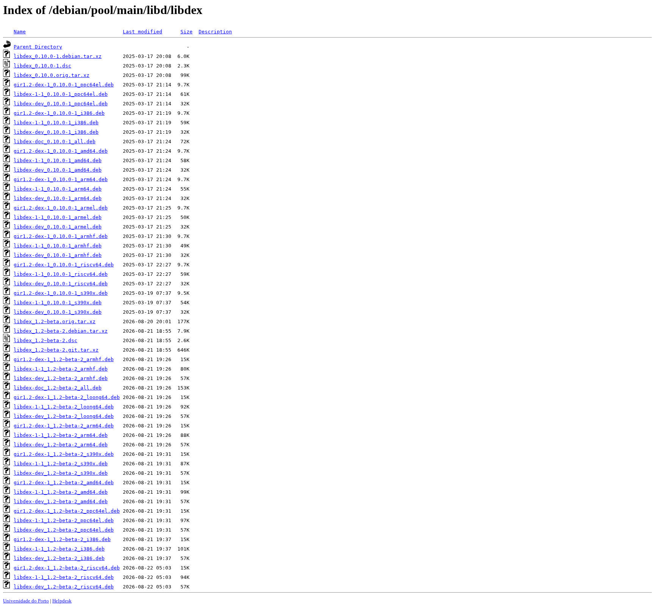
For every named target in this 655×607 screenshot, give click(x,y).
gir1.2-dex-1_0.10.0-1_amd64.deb (61, 151)
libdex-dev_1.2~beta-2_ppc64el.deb (64, 530)
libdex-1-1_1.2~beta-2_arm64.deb (61, 435)
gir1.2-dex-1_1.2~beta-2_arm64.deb (64, 426)
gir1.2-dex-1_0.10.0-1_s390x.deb (61, 293)
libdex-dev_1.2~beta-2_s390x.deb (61, 473)
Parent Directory (38, 47)
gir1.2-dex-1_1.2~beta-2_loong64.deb (67, 397)
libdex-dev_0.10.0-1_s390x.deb (58, 312)
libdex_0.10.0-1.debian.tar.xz (58, 56)
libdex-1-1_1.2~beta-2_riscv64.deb (64, 577)
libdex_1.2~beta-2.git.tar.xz (56, 350)
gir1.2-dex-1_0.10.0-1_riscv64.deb (64, 265)
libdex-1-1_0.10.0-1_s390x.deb (58, 302)
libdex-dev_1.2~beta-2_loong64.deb (64, 416)
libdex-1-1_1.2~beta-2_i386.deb (59, 549)
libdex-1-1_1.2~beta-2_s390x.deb (61, 463)
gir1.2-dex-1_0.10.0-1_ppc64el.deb (64, 85)
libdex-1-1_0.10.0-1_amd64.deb (58, 160)
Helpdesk (62, 601)
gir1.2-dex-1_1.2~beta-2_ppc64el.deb (67, 511)
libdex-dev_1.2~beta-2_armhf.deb (61, 378)
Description (215, 31)
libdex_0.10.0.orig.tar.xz (51, 75)
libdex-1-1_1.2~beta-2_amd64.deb (61, 492)
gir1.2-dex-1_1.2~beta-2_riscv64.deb (67, 568)
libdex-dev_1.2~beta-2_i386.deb (59, 558)
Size (186, 31)
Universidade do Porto (26, 601)
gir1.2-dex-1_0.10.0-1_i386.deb (59, 113)
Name (20, 31)
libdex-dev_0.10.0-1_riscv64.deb (61, 283)
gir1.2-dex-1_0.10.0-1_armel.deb (61, 208)
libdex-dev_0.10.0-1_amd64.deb (58, 170)
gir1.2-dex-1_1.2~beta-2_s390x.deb (64, 454)
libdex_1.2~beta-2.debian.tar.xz (61, 331)
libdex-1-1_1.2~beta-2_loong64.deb (64, 407)
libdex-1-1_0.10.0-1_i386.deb (56, 122)
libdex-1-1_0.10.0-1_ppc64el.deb (61, 94)
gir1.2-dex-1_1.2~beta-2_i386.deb (62, 539)
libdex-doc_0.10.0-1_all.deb (55, 141)
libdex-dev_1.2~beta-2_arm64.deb (61, 444)
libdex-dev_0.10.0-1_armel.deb (58, 227)
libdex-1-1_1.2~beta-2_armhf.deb (61, 369)
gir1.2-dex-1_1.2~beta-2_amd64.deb (64, 482)
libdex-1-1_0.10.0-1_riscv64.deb (61, 274)
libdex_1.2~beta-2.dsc (45, 340)
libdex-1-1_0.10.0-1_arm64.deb (58, 189)
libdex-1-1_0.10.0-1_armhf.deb (58, 246)
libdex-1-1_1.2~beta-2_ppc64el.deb (64, 520)
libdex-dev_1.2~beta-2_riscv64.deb (64, 587)
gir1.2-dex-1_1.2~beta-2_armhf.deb (64, 359)
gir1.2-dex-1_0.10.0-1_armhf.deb (61, 236)
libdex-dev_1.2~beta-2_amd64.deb (61, 501)
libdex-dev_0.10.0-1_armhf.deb (58, 255)
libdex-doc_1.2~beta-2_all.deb (58, 388)
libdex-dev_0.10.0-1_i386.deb (56, 132)
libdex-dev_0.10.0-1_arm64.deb (58, 198)
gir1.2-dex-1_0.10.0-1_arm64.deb (61, 179)
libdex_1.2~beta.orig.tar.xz (55, 321)
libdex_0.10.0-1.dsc (42, 66)
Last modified (142, 31)
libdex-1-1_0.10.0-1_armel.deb (58, 217)
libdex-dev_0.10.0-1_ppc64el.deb (61, 103)
